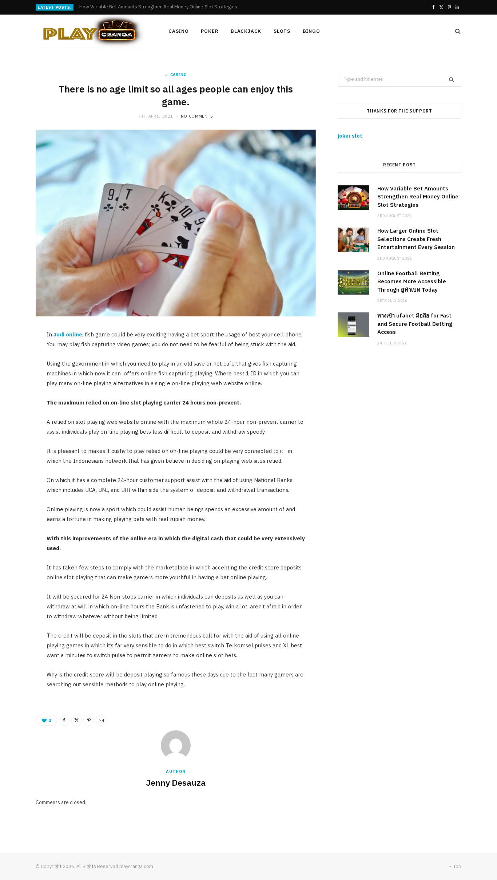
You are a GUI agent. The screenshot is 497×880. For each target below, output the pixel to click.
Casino (178, 31)
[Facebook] (64, 720)
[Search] (455, 31)
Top (456, 866)
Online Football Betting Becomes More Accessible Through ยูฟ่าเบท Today (411, 281)
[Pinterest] (88, 720)
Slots (282, 31)
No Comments (197, 116)
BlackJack (246, 31)
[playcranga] (90, 31)
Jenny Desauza (176, 782)
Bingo (311, 31)
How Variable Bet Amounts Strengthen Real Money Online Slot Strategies (417, 196)
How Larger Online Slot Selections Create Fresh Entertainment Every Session (162, 7)
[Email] (101, 720)
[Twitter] (76, 720)
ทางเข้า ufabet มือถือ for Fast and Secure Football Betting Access (414, 323)
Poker (209, 31)
